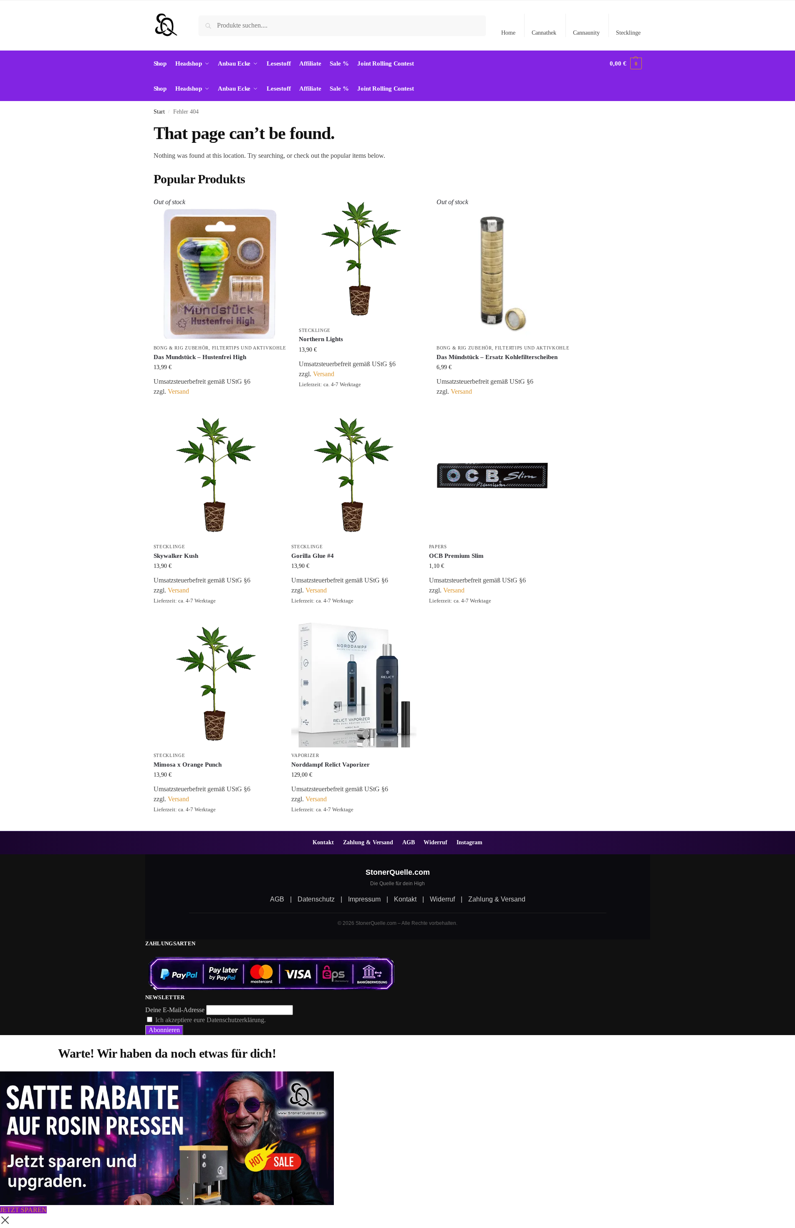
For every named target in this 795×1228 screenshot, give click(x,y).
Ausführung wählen (354, 822)
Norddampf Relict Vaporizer (330, 764)
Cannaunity (586, 33)
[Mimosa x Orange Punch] (216, 684)
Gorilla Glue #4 (312, 555)
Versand (178, 391)
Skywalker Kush (176, 555)
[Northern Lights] (361, 259)
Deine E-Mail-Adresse (174, 1009)
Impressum (364, 899)
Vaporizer (305, 755)
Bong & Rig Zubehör (181, 347)
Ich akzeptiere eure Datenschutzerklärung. (210, 1019)
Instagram (469, 842)
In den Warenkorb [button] (361, 397)
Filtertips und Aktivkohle (249, 347)
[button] (625, 63)
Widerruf (435, 842)
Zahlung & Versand (368, 842)
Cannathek (544, 33)
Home (508, 33)
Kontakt (323, 842)
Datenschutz (316, 899)
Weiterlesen (219, 405)
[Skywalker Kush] (216, 476)
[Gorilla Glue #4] (353, 476)
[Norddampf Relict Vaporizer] (353, 684)
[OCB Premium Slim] (491, 476)
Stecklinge (628, 33)
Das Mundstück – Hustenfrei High (200, 357)
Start (159, 112)
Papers (438, 546)
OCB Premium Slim (456, 555)
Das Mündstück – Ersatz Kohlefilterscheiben (497, 357)
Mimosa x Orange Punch (188, 764)
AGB (408, 842)
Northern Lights (321, 339)
